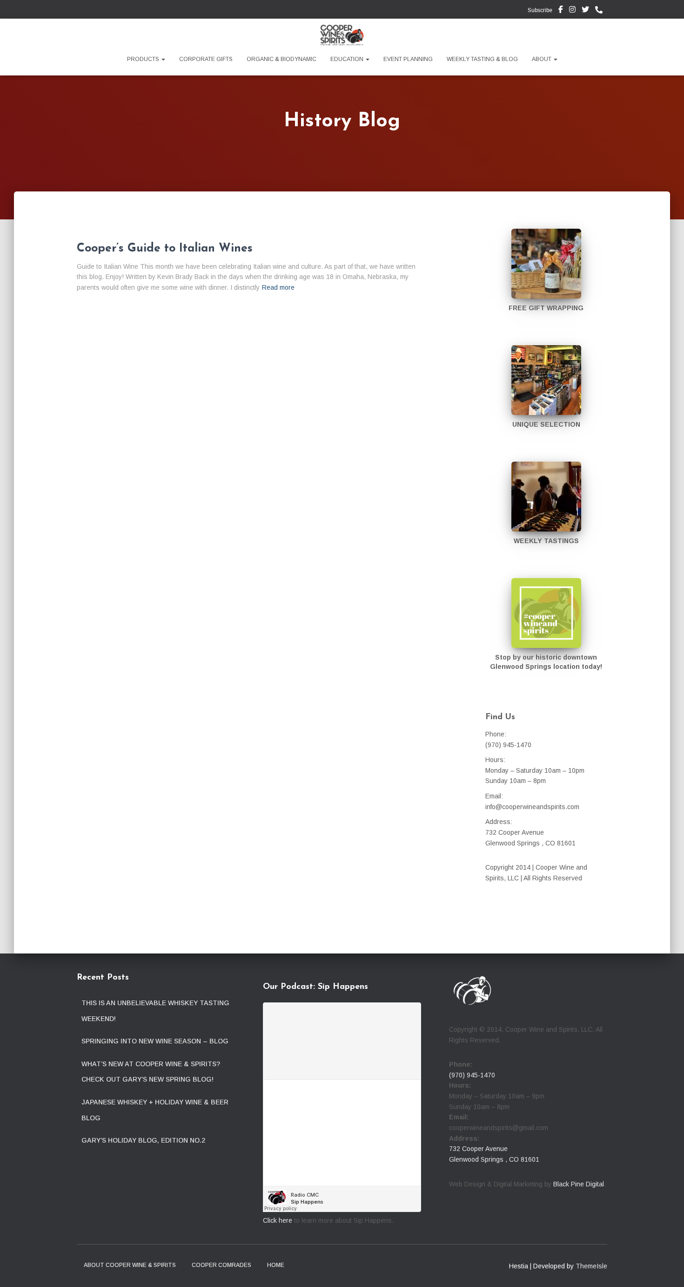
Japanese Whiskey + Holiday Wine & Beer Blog (154, 1110)
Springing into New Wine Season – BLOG (154, 1041)
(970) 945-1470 (472, 1075)
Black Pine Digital (578, 1184)
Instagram (572, 10)
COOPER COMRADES (221, 1265)
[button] (163, 59)
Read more (278, 287)
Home (275, 1265)
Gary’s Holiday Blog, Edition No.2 (143, 1140)
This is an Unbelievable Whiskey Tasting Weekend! (155, 1010)
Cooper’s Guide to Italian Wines (165, 248)
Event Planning (408, 59)
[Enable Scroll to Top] (665, 1268)
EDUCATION (347, 59)
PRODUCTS (144, 59)
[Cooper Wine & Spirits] (342, 35)
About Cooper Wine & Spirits (130, 1265)
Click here (277, 1220)
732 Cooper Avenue (478, 1148)
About (542, 59)
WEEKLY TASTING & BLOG (482, 59)
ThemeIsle (591, 1266)
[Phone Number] (601, 10)
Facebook (560, 10)
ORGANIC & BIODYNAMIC (281, 59)
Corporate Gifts (206, 59)
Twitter (585, 10)
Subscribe (539, 10)
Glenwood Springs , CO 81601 (494, 1159)
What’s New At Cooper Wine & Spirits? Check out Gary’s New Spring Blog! (150, 1071)
